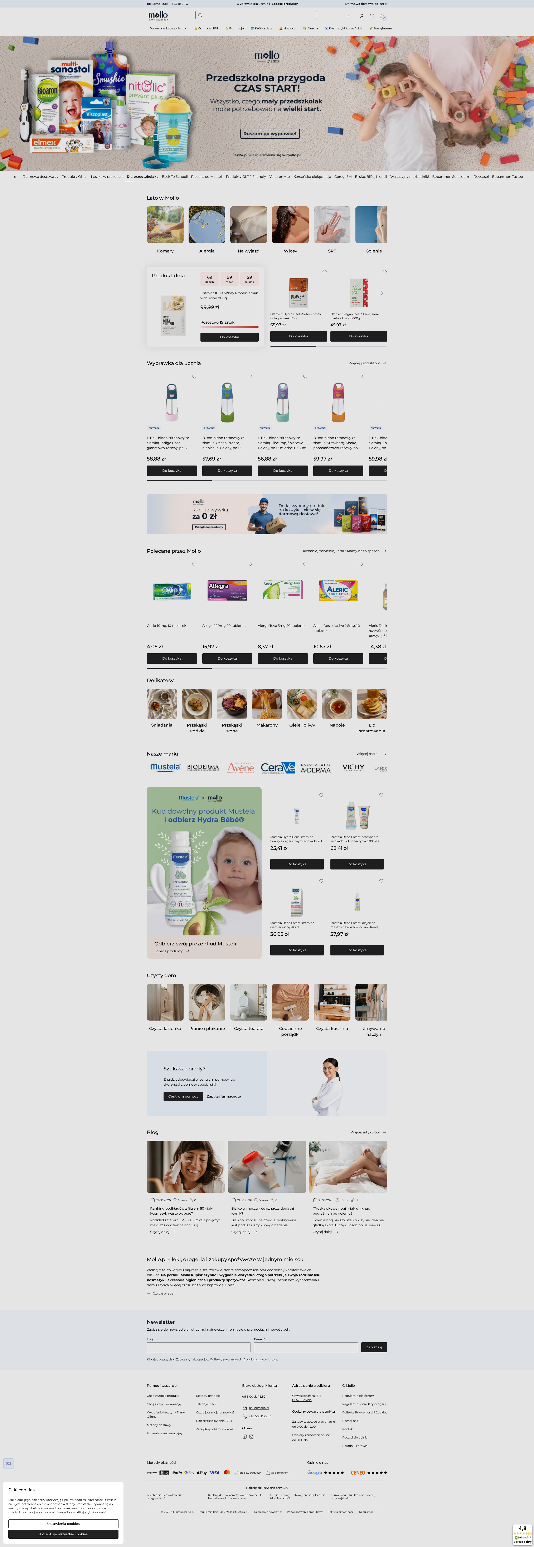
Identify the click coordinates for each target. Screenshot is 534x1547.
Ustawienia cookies (63, 1524)
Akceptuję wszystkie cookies (63, 1534)
